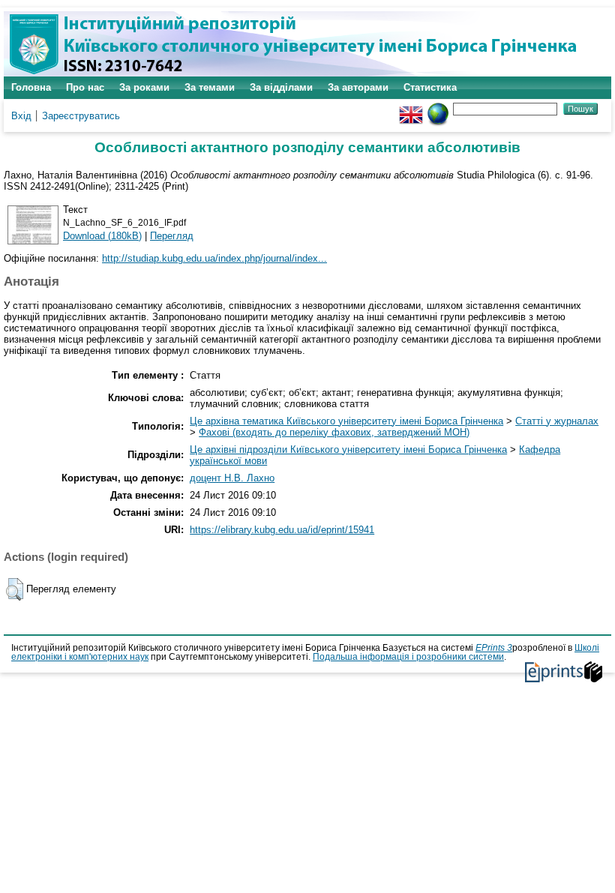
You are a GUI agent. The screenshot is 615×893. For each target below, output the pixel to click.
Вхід (21, 115)
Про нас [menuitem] (85, 87)
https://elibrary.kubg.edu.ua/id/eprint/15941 (282, 529)
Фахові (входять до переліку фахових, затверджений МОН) (334, 432)
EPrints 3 (494, 647)
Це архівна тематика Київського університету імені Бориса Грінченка (346, 421)
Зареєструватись (81, 115)
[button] (14, 589)
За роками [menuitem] (144, 87)
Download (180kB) (102, 235)
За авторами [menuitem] (358, 87)
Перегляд (172, 235)
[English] (411, 108)
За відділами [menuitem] (281, 87)
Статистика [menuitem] (430, 87)
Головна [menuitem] (31, 87)
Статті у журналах (556, 421)
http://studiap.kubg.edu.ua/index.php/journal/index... (214, 258)
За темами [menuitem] (209, 87)
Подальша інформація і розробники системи (408, 656)
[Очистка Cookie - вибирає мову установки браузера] (438, 108)
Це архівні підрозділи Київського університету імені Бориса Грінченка (348, 449)
